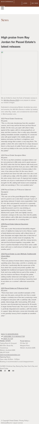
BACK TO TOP (8, 339)
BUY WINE (35, 3)
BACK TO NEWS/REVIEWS (9, 334)
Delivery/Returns (6, 423)
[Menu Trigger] (2, 8)
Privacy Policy (23, 420)
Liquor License (18, 423)
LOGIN (25, 3)
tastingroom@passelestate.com (10, 355)
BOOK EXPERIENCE (7, 2)
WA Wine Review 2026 (11, 100)
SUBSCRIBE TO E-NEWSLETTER (14, 336)
